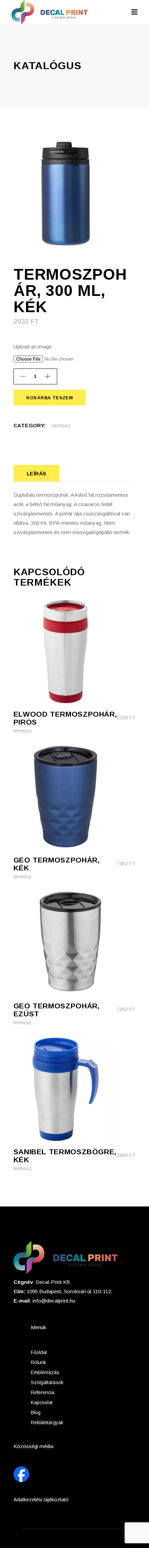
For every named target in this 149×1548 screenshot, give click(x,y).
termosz (61, 425)
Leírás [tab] (36, 473)
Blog (36, 1412)
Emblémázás (45, 1372)
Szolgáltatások (47, 1382)
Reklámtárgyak (47, 1422)
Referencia (42, 1392)
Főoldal (39, 1352)
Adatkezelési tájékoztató (41, 1499)
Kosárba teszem (49, 397)
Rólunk (38, 1362)
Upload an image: (33, 346)
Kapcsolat (42, 1402)
